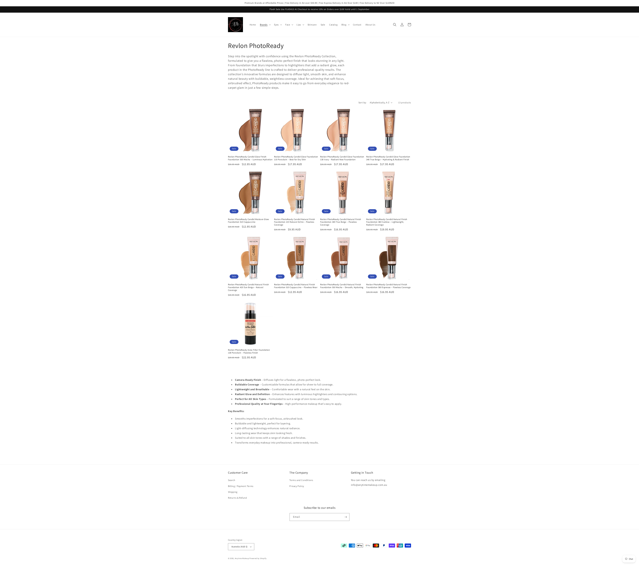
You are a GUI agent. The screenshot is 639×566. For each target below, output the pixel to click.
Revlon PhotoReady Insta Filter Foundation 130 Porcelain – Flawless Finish (249, 351)
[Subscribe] (345, 517)
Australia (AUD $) (239, 546)
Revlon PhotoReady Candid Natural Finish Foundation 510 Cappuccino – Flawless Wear (296, 286)
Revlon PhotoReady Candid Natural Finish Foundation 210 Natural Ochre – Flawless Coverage (294, 222)
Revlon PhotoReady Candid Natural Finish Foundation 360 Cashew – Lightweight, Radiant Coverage (386, 222)
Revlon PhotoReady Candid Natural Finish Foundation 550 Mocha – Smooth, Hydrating (341, 286)
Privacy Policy (296, 486)
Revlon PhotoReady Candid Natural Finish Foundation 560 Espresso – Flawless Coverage (388, 286)
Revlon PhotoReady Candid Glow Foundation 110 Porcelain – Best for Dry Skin (296, 158)
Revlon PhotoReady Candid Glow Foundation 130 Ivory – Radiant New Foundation (342, 158)
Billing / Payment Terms (240, 486)
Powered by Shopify (258, 558)
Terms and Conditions (301, 480)
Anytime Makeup (242, 558)
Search (231, 480)
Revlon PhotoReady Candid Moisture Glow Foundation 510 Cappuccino (248, 221)
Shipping (232, 491)
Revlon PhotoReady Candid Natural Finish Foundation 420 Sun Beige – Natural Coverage (248, 287)
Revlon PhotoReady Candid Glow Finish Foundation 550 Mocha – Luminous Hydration (250, 158)
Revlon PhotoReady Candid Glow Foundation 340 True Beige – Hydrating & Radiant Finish (388, 158)
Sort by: (362, 102)
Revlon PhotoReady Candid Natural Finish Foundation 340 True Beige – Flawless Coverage (340, 222)
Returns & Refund (237, 497)
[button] (265, 24)
